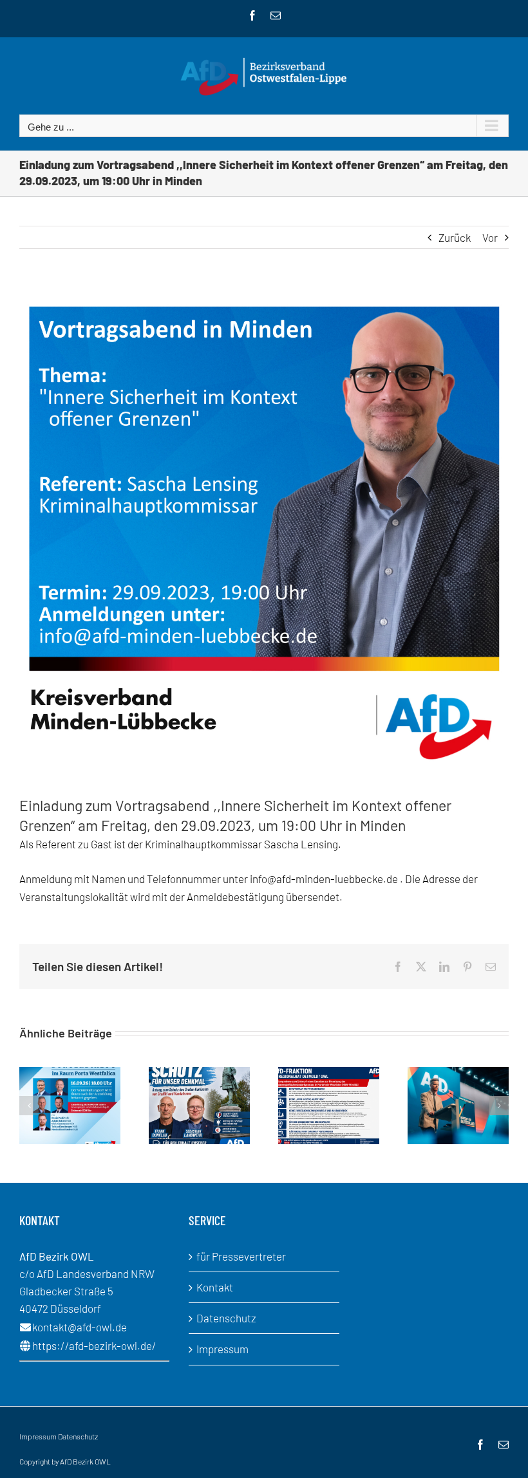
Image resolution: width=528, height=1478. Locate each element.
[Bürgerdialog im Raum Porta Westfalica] (69, 1073)
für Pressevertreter (241, 1256)
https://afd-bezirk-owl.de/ (94, 1345)
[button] (29, 1105)
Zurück (454, 237)
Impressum (222, 1348)
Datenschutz (226, 1317)
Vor (490, 237)
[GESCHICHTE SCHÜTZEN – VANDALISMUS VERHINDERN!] (199, 1073)
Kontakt (214, 1287)
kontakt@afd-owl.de (79, 1326)
